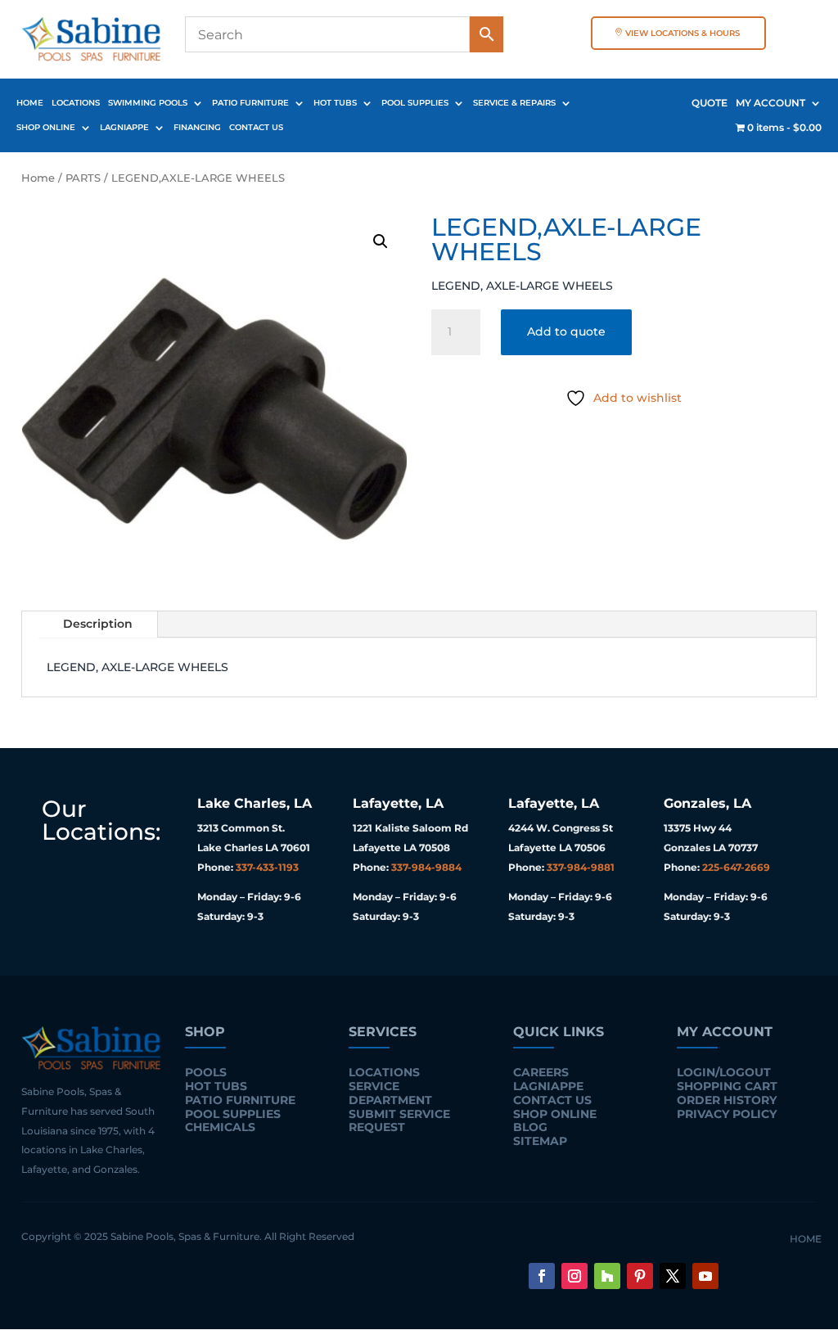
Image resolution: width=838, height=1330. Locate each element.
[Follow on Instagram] (574, 1276)
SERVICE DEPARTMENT (390, 1093)
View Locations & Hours (682, 33)
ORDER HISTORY (727, 1100)
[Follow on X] (673, 1276)
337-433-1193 (267, 867)
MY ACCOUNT (770, 103)
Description (98, 623)
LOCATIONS (76, 102)
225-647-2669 (736, 867)
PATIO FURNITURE (250, 102)
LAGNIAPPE (124, 127)
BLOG (530, 1127)
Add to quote (566, 331)
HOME (29, 102)
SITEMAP (540, 1141)
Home (38, 178)
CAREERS (541, 1072)
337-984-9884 (426, 867)
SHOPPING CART (727, 1086)
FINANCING (197, 127)
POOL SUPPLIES (414, 102)
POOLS (206, 1072)
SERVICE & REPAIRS (514, 102)
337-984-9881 (581, 867)
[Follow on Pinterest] (640, 1276)
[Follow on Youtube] (705, 1276)
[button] (380, 241)
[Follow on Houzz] (607, 1276)
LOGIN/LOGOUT (724, 1072)
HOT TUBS (335, 102)
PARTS (83, 178)
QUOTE (710, 103)
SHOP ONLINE (45, 127)
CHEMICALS (220, 1127)
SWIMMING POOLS (147, 102)
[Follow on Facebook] (542, 1276)
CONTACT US (256, 127)
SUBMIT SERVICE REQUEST (399, 1121)
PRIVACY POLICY (727, 1114)
